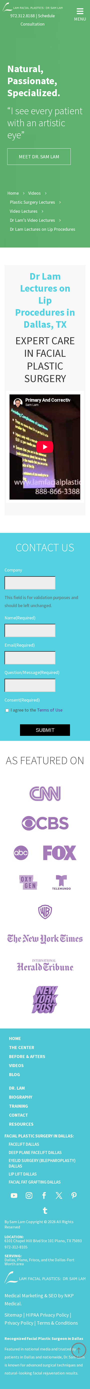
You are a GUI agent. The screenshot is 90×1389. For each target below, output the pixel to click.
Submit (45, 730)
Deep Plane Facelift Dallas (35, 1152)
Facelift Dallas (24, 1144)
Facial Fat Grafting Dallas (35, 1182)
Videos (16, 1065)
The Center (21, 1047)
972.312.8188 (22, 16)
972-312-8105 (16, 1246)
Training (18, 1106)
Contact (18, 1115)
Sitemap (13, 1315)
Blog (14, 1074)
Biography (20, 1097)
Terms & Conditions (57, 1323)
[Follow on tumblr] (45, 1210)
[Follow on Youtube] (14, 1195)
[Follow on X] (59, 1195)
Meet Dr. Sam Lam (39, 156)
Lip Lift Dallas (23, 1174)
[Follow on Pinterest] (74, 1195)
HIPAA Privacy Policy (47, 1315)
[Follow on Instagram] (29, 1195)
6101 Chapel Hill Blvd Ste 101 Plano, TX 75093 (43, 1240)
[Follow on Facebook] (44, 1195)
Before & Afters (27, 1056)
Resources (21, 1124)
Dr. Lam (17, 1088)
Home (15, 1038)
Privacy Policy (18, 1323)
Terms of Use (49, 710)
